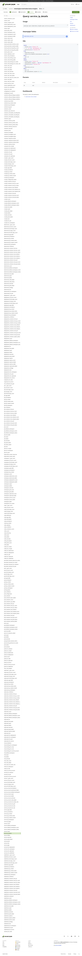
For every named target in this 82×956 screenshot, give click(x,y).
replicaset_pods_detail (9, 729)
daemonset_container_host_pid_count (12, 262)
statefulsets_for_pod (8, 927)
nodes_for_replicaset (8, 556)
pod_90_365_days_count (9, 576)
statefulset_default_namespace (10, 900)
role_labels (6, 756)
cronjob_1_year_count (8, 158)
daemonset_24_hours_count (10, 226)
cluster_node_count (8, 38)
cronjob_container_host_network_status (12, 191)
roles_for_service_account (9, 770)
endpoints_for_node (8, 379)
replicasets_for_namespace (10, 737)
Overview (6, 12)
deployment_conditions (9, 317)
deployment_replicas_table (10, 364)
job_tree (6, 446)
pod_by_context (7, 582)
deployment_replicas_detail (10, 362)
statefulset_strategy (8, 921)
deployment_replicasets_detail (10, 366)
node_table (6, 544)
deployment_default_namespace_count (12, 342)
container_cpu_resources (9, 110)
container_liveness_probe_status (11, 124)
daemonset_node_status (9, 281)
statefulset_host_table (8, 906)
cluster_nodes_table (8, 42)
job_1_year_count (7, 385)
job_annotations (7, 397)
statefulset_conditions (9, 876)
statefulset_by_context (9, 868)
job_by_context (7, 399)
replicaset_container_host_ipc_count (12, 696)
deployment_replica (8, 358)
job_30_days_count (8, 391)
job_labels (6, 438)
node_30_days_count (8, 511)
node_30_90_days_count (9, 509)
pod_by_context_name (9, 584)
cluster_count (7, 20)
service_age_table (8, 809)
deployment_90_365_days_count (11, 303)
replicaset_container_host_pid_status (12, 709)
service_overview (7, 837)
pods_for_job (7, 656)
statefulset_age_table (8, 864)
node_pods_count (8, 542)
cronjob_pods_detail (8, 216)
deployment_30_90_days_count (10, 299)
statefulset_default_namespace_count (12, 902)
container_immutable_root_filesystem (12, 112)
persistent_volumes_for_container (11, 564)
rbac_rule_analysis (8, 668)
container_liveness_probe (9, 120)
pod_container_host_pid (9, 615)
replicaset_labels (7, 725)
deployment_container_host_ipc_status (12, 322)
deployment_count (8, 338)
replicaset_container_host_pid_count (12, 707)
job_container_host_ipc (9, 409)
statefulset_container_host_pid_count (12, 892)
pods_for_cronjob (7, 650)
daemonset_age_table (8, 234)
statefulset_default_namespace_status (12, 904)
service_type (6, 845)
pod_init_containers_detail (9, 633)
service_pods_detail (8, 839)
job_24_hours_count (8, 387)
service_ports (7, 841)
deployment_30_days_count (10, 301)
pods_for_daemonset (8, 652)
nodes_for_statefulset (8, 558)
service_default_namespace (10, 825)
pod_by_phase (7, 589)
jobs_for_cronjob (7, 448)
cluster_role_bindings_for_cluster (11, 61)
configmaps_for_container (9, 91)
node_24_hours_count (8, 507)
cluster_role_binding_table (9, 59)
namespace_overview (8, 487)
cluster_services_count (9, 83)
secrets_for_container (8, 772)
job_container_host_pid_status (10, 425)
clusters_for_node (8, 89)
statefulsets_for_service (9, 929)
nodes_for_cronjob (8, 548)
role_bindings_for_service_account (11, 750)
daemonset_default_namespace (11, 267)
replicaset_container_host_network (11, 699)
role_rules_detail (7, 762)
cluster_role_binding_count (10, 57)
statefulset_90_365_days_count (10, 862)
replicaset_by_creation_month (10, 688)
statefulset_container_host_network (11, 884)
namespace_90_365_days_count (11, 466)
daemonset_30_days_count (10, 230)
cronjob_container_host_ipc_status (11, 185)
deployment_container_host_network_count (12, 326)
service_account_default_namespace (12, 792)
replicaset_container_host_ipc (10, 694)
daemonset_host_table (9, 273)
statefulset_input (7, 908)
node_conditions (7, 527)
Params (71, 23)
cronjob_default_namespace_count (11, 203)
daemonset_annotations (9, 236)
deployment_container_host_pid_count (12, 332)
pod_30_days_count (8, 574)
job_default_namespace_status (10, 432)
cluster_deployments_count (10, 26)
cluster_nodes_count (8, 40)
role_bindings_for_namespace (10, 745)
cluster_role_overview (8, 71)
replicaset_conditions (8, 692)
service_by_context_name (9, 815)
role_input (6, 754)
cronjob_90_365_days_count (10, 165)
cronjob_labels (7, 213)
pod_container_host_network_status (11, 613)
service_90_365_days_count (10, 786)
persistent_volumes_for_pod (10, 566)
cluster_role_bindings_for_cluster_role (12, 63)
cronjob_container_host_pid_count (11, 195)
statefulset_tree (7, 923)
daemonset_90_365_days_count (10, 232)
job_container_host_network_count (11, 417)
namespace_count (8, 474)
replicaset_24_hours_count (9, 672)
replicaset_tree (7, 733)
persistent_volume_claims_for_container (12, 560)
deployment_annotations (9, 307)
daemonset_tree (7, 289)
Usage (71, 17)
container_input (7, 118)
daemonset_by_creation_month (10, 242)
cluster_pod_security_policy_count (11, 48)
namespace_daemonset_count (10, 476)
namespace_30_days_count (10, 464)
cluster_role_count (8, 65)
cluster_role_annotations (9, 55)
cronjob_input (7, 209)
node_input (6, 534)
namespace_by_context (9, 472)
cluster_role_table (8, 79)
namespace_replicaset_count (10, 493)
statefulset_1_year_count (9, 855)
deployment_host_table (9, 348)
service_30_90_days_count (9, 782)
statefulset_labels (8, 910)
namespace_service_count (9, 497)
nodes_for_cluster (8, 546)
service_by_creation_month (10, 817)
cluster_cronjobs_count (9, 22)
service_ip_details (8, 833)
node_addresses (7, 515)
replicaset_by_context (8, 684)
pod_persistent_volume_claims (10, 641)
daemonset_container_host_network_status (12, 258)
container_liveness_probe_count (11, 122)
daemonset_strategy (8, 287)
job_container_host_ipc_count (10, 411)
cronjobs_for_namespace (9, 222)
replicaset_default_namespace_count (12, 715)
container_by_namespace (9, 105)
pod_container (7, 595)
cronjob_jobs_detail (8, 211)
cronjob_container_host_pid (10, 193)
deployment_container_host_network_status (12, 328)
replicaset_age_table (8, 680)
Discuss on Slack (74, 31)
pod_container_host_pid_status (10, 619)
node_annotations (8, 521)
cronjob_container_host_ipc (10, 181)
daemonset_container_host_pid (10, 260)
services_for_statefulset (9, 853)
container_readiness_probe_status (11, 142)
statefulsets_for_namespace (10, 925)
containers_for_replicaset (9, 156)
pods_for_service (7, 662)
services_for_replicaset (9, 851)
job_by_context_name (8, 401)
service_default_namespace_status (11, 829)
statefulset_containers (9, 896)
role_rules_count (7, 760)
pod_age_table (7, 578)
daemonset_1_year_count (9, 224)
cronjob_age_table (8, 167)
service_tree (6, 843)
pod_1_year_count (8, 568)
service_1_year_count (8, 778)
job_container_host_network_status (11, 419)
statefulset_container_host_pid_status (12, 894)
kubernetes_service (28, 36)
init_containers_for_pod (9, 383)
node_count (6, 531)
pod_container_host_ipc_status (10, 607)
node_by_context (7, 523)
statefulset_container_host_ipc (10, 878)
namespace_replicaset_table (10, 495)
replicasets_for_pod (8, 739)
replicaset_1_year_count (9, 670)
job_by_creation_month (9, 403)
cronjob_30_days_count (9, 163)
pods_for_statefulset (8, 666)
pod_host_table (7, 631)
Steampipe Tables (74, 19)
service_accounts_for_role (9, 807)
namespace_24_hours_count (10, 460)
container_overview (8, 128)
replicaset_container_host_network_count (12, 701)
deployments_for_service (9, 377)
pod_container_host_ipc (9, 603)
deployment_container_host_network (12, 324)
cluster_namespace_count (9, 32)
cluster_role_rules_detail (9, 75)
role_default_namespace (9, 752)
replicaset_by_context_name (10, 686)
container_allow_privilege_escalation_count (12, 97)
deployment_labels (8, 352)
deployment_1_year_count (9, 295)
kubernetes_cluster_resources (10, 454)
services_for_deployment (9, 847)
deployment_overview (8, 354)
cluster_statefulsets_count (9, 85)
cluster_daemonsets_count (10, 24)
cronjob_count (7, 199)
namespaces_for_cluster (9, 503)
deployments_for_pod (8, 374)
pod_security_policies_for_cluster (11, 643)
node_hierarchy (7, 533)
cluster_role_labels (8, 69)
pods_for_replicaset (8, 660)
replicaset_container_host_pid (10, 705)
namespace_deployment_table (10, 482)
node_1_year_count (8, 505)
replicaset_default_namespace (10, 713)
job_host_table (7, 434)
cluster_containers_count (9, 18)
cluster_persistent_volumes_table (11, 46)
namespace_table (8, 501)
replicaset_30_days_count (9, 676)
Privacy (75, 953)
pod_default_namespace (9, 625)
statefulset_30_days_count (9, 860)
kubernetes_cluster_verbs (9, 456)
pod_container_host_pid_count (10, 617)
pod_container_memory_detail (10, 621)
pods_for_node (7, 658)
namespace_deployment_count (10, 480)
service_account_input (9, 794)
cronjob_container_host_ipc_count (11, 183)
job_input (6, 436)
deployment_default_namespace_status (12, 344)
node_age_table (7, 517)
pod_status (6, 644)
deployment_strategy (8, 368)
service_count (7, 823)
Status (5, 953)
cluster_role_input (8, 67)
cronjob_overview (8, 214)
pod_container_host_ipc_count (10, 605)
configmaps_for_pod (8, 93)
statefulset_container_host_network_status (12, 888)
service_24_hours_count (9, 780)
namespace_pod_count (9, 489)
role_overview (7, 758)
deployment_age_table (9, 305)
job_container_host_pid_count (10, 423)
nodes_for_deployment (9, 552)
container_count (7, 108)
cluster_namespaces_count (10, 34)
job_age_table (7, 395)
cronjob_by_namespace (9, 177)
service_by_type (7, 821)
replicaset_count (7, 711)
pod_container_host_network (10, 609)
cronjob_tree (6, 218)
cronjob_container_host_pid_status (11, 197)
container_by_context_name (10, 103)
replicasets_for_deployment (10, 735)
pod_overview (7, 639)
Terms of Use (63, 953)
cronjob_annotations (8, 169)
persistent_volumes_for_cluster (10, 562)
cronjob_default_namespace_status (11, 205)
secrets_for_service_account (10, 776)
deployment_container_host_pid (11, 330)
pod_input (6, 635)
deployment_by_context (9, 309)
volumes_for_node (8, 931)
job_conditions (7, 407)
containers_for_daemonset (9, 148)
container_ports (7, 130)
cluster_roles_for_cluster (9, 81)
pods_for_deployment (8, 654)
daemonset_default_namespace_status (12, 271)
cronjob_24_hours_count (9, 160)
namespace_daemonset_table (10, 478)
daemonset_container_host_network (11, 254)
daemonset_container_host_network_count (12, 256)
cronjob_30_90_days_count (9, 161)
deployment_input (8, 350)
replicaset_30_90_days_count (10, 674)
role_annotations (7, 743)
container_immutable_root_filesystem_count (12, 114)
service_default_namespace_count (11, 827)
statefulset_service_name (9, 919)
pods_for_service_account (9, 664)
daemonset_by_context (9, 238)
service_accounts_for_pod (9, 803)
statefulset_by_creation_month (10, 872)
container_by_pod (8, 107)
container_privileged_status (10, 136)
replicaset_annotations (9, 682)
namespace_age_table (9, 468)
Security (69, 953)
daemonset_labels (8, 277)
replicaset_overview (8, 727)
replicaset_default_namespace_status (12, 717)
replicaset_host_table (8, 721)
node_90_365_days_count (9, 513)
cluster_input (7, 28)
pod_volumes (7, 646)
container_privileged (8, 132)
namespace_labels (8, 485)
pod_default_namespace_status (11, 629)
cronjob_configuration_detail (10, 179)
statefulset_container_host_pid (10, 890)
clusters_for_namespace (9, 87)
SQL (71, 21)
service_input (7, 831)
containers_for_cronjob (9, 146)
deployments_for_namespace (10, 372)
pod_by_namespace (8, 588)
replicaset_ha (7, 719)
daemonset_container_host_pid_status (12, 264)
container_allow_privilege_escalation (12, 95)
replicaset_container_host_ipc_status (12, 697)
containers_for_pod (8, 154)
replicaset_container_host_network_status (12, 703)
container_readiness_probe (10, 138)
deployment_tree (7, 370)
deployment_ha (7, 346)
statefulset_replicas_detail (9, 917)
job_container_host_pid (9, 421)
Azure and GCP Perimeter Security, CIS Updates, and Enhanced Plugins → (41, 1)
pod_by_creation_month (9, 586)
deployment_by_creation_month (11, 313)
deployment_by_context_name (10, 311)
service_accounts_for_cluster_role (11, 802)
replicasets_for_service (9, 741)
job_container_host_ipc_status (10, 413)
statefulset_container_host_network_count (12, 886)
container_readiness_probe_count (11, 140)
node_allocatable (7, 519)
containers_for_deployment (10, 150)
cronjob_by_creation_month (10, 175)
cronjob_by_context (8, 171)
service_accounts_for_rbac (9, 805)
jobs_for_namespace (8, 450)
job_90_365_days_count (9, 393)
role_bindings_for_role (9, 749)
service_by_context (8, 813)
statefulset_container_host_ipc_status (12, 882)
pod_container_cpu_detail (9, 601)
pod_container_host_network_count (11, 611)
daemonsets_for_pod (8, 293)
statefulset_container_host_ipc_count (12, 880)
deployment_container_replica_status (12, 336)
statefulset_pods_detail (9, 913)
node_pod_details (8, 540)
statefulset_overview (8, 911)
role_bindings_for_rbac (9, 747)
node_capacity (7, 525)
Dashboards (72, 25)
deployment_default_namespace (11, 340)
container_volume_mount (9, 144)
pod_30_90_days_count (9, 572)
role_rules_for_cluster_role (9, 764)
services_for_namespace (9, 849)
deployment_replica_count (9, 360)
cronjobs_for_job (7, 220)
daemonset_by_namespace (10, 244)
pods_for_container (8, 648)
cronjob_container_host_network (11, 187)
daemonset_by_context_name (10, 240)
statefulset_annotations (9, 866)
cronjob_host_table (8, 207)
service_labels (7, 835)
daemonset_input (8, 275)
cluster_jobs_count (8, 30)
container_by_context (8, 101)
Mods (6, 8)
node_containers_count (9, 529)
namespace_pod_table (9, 491)
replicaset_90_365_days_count (10, 678)
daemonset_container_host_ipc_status (12, 252)
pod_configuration (8, 593)
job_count (6, 427)
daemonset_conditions (9, 246)
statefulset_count (7, 898)
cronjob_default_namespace (10, 201)
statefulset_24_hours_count (10, 856)
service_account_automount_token (11, 790)
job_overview (7, 440)
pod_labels (6, 637)
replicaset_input (7, 723)
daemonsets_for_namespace (10, 291)
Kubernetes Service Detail (30, 96)
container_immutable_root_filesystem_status (12, 116)
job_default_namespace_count (10, 430)
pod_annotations (7, 580)
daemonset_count (8, 266)
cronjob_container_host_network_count (12, 189)
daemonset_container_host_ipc (10, 248)
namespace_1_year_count (9, 458)
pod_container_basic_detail (10, 597)
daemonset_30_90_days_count (10, 228)
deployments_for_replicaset (10, 376)
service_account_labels (9, 796)
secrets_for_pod (7, 774)
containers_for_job (8, 152)
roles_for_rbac (7, 768)
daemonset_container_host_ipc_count (12, 250)
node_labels (6, 536)
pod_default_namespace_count (10, 627)
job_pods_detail (7, 442)
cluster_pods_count (8, 52)
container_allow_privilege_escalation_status (12, 99)
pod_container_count (8, 599)
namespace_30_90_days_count (10, 462)
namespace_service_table (9, 499)
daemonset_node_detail (9, 279)
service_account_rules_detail (10, 800)
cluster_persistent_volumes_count (11, 44)
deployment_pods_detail (9, 356)
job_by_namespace (8, 405)
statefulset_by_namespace (9, 874)
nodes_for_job (7, 554)
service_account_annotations (10, 788)
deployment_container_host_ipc (11, 319)
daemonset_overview (8, 283)
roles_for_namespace (8, 766)
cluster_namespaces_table (9, 36)
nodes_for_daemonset (9, 550)
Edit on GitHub (74, 29)
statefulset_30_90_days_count (10, 858)
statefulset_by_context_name (10, 870)
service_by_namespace (9, 819)
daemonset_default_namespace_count (12, 269)
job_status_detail (7, 444)
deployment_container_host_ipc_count (12, 321)
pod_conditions (7, 591)
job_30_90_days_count (8, 389)
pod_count (6, 623)
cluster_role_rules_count (9, 73)
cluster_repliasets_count (9, 54)
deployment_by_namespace (10, 315)
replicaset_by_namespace (9, 690)
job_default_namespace (9, 429)
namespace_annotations (9, 470)
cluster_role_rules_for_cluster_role (11, 77)
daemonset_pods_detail (9, 285)
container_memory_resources (10, 126)
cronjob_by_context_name (9, 173)
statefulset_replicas (8, 915)
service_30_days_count (9, 784)
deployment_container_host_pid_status (12, 334)
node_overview (7, 538)
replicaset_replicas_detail (9, 731)
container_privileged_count (10, 134)
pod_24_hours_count (8, 570)
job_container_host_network (10, 415)
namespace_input (8, 483)
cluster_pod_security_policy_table (11, 50)
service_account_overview (9, 798)
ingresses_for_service (8, 381)
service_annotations (8, 811)
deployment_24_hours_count (10, 297)
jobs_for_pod (7, 452)
